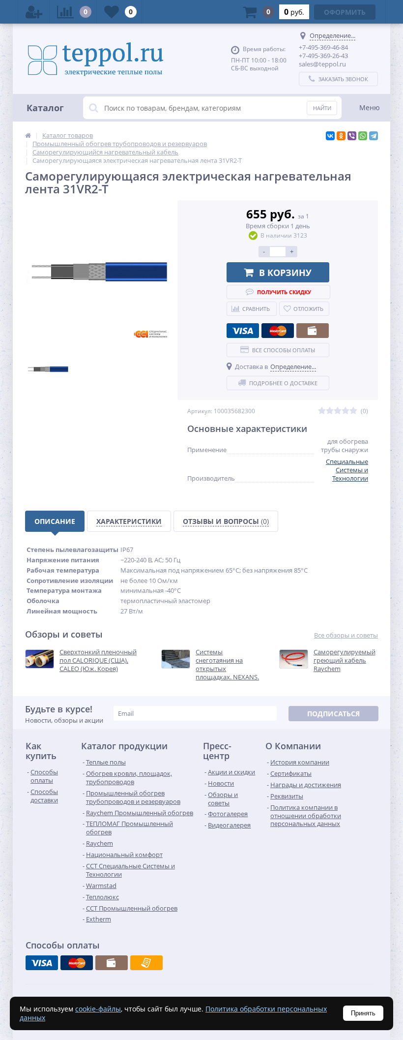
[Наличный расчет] (312, 330)
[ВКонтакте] (330, 135)
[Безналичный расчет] (146, 962)
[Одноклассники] (341, 135)
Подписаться (333, 713)
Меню (369, 107)
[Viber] (351, 135)
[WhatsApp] (362, 135)
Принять (363, 1013)
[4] (345, 411)
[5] (353, 411)
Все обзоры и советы (346, 635)
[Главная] (28, 135)
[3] (338, 411)
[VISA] (243, 330)
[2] (330, 411)
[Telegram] (373, 135)
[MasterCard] (277, 330)
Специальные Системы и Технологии (347, 470)
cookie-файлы (98, 1008)
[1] (322, 411)
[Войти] (34, 12)
